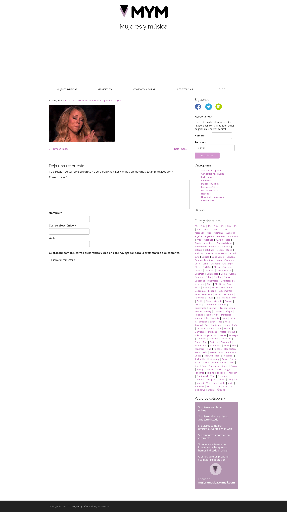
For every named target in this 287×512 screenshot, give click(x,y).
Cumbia (217, 277)
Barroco (226, 246)
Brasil (233, 253)
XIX (213, 386)
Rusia (225, 359)
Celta (205, 263)
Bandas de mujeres (204, 243)
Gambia (218, 301)
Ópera (211, 389)
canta (219, 260)
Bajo (228, 239)
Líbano (210, 328)
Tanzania (199, 372)
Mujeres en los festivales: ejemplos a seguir (99, 100)
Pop (205, 342)
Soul (204, 365)
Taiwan (209, 369)
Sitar (197, 365)
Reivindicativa (217, 352)
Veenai (200, 383)
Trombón (222, 376)
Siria (232, 362)
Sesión (205, 362)
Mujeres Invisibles (210, 183)
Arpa (199, 239)
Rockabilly (200, 359)
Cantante (229, 260)
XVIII (231, 386)
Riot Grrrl (208, 355)
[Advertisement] (143, 59)
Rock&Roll (228, 355)
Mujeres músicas (66, 89)
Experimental (225, 290)
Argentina (209, 236)
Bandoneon (201, 246)
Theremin (232, 372)
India (208, 314)
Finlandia (228, 294)
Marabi (227, 328)
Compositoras (224, 270)
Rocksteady (213, 359)
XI (208, 386)
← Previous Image (59, 148)
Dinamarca (212, 280)
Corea (232, 273)
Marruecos (200, 331)
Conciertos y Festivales (212, 173)
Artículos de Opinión (211, 170)
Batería (198, 249)
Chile (197, 266)
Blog (222, 89)
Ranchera (199, 348)
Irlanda (198, 318)
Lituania (201, 328)
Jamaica (203, 321)
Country (199, 277)
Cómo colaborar (144, 89)
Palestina (213, 338)
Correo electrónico (62, 225)
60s (222, 225)
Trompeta (199, 379)
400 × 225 (69, 100)
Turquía (211, 379)
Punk (226, 345)
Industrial (226, 314)
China (217, 266)
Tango (226, 369)
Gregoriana (210, 304)
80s (235, 225)
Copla (224, 273)
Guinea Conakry (203, 311)
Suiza (234, 365)
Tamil (218, 369)
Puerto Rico (215, 345)
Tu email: (200, 142)
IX (195, 321)
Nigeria (208, 335)
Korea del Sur (201, 324)
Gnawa (228, 301)
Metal (223, 331)
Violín (230, 383)
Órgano (221, 389)
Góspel (228, 311)
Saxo (197, 362)
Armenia (221, 236)
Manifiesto (105, 89)
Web (52, 238)
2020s (224, 229)
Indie (216, 314)
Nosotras (206, 193)
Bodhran (199, 253)
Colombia (209, 270)
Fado (197, 294)
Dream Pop (225, 284)
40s (209, 225)
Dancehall (200, 280)
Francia (226, 297)
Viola (222, 383)
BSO (197, 256)
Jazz (220, 321)
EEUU (197, 287)
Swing (200, 369)
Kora (227, 321)
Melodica (212, 331)
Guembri (213, 307)
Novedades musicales (212, 196)
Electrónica (200, 290)
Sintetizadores (219, 362)
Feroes (218, 294)
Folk (218, 297)
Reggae (218, 348)
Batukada (209, 249)
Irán (206, 318)
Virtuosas (199, 386)
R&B (234, 345)
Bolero (209, 253)
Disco (209, 284)
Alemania (219, 232)
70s (229, 225)
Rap (209, 348)
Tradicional (202, 376)
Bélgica (205, 256)
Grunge (222, 304)
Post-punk (226, 342)
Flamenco (199, 297)
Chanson (215, 263)
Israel (224, 318)
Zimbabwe (200, 389)
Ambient (230, 232)
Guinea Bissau (227, 307)
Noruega (233, 335)
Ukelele (221, 379)
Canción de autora (204, 260)
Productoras (201, 345)
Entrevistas (207, 180)
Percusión (226, 338)
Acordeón (199, 232)
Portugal (214, 342)
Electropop (226, 287)
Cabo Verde (218, 256)
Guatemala (200, 307)
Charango (227, 263)
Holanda (199, 314)
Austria (219, 239)
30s (203, 225)
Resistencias (185, 89)
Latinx (227, 324)
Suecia (225, 365)
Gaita (208, 301)
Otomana (201, 338)
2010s (215, 229)
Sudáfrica (214, 365)
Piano (197, 342)
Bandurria (214, 246)
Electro (215, 287)
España (212, 290)
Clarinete (227, 266)
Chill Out (206, 266)
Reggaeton (230, 348)
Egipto (206, 287)
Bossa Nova (221, 253)
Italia (232, 318)
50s (216, 225)
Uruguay (232, 379)
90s (198, 229)
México (198, 335)
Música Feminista (210, 190)
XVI (218, 386)
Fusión (200, 301)
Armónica (233, 236)
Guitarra (218, 311)
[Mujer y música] (143, 12)
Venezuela (211, 383)
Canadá (231, 256)
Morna (231, 331)
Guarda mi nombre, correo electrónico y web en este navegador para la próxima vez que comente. (114, 253)
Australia (208, 239)
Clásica (198, 270)
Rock (217, 355)
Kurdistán (216, 324)
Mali (219, 328)
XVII (225, 386)
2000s (206, 229)
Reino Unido (201, 352)
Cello (197, 263)
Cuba (208, 277)
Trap (212, 376)
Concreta (199, 273)
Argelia (198, 236)
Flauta (210, 297)
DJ (216, 284)
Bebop (220, 249)
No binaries (220, 335)
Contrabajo (212, 273)
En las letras (207, 177)
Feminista (207, 294)
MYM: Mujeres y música (78, 506)
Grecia (198, 304)
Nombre (55, 213)
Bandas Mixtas (224, 243)
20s (196, 225)
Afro (209, 232)
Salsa (233, 359)
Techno (210, 372)
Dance (227, 277)
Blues (229, 249)
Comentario (58, 177)
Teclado (221, 372)
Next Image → (182, 148)
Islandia (215, 318)
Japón (212, 321)
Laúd (235, 324)
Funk (234, 297)
